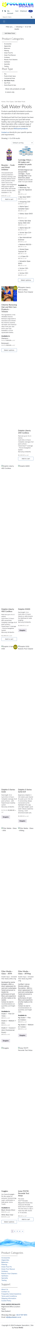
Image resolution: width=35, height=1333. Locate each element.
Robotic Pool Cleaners (9, 1273)
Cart (16, 11)
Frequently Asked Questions (11, 1294)
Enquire (22, 630)
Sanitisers (4, 1276)
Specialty (4, 1278)
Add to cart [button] (9, 199)
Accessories (5, 1258)
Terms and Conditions (9, 1296)
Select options (26, 280)
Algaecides (5, 1260)
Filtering (4, 1264)
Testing (4, 1280)
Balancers (4, 1262)
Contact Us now (6, 1002)
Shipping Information (8, 1298)
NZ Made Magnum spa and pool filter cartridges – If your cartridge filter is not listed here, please (25, 174)
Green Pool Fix (6, 1267)
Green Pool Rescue (8, 1269)
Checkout (23, 11)
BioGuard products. (21, 129)
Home (3, 101)
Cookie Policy (6, 1301)
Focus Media (18, 1328)
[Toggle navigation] (4, 21)
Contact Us (5, 1292)
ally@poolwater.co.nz (13, 1317)
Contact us (5, 132)
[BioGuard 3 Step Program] (31, 11)
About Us (4, 1289)
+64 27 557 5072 (21, 1315)
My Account (10, 12)
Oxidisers (4, 1271)
